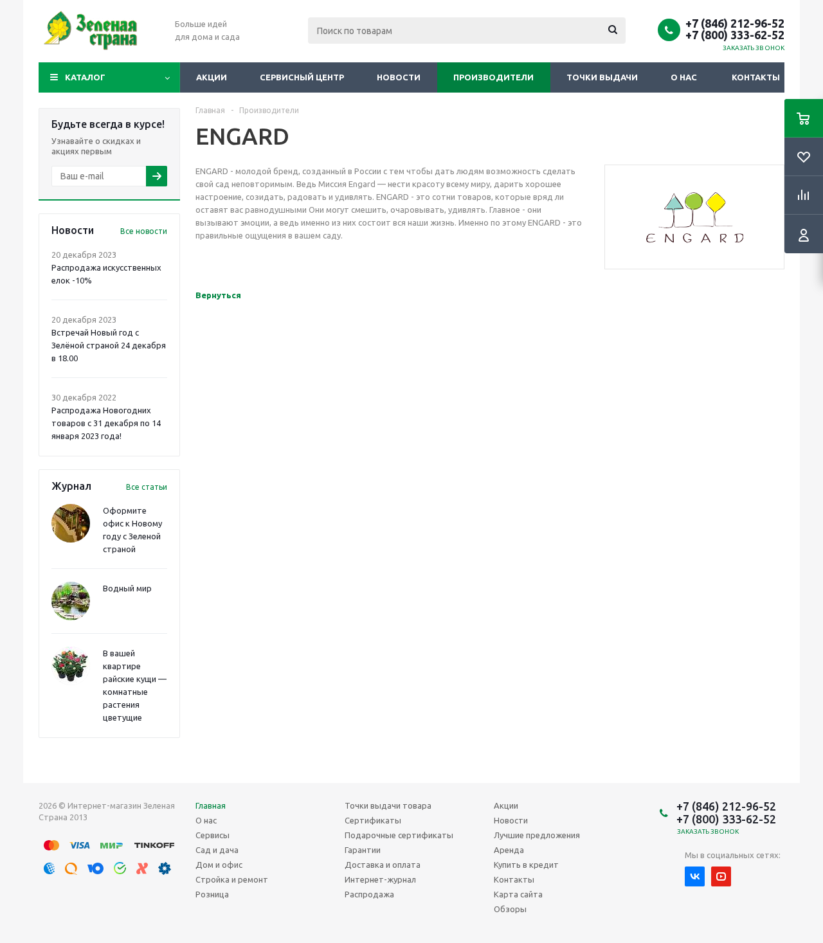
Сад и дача (217, 849)
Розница (212, 894)
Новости (399, 77)
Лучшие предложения (537, 835)
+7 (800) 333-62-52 (734, 34)
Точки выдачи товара (388, 805)
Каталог (85, 77)
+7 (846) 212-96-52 (734, 23)
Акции (211, 77)
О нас (684, 77)
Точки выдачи (602, 77)
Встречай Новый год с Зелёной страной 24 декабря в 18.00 (108, 345)
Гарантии (363, 849)
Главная (210, 805)
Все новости (143, 231)
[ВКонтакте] (695, 876)
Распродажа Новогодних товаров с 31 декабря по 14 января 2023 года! (106, 423)
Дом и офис (218, 864)
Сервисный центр (302, 77)
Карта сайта (518, 894)
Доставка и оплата (383, 864)
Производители (493, 77)
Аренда (509, 849)
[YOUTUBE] (721, 876)
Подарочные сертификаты (399, 835)
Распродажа (369, 894)
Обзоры (510, 908)
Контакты (756, 77)
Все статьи (146, 487)
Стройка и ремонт (231, 879)
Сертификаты (373, 820)
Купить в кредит (526, 864)
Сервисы (212, 835)
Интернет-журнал (380, 879)
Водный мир (127, 588)
